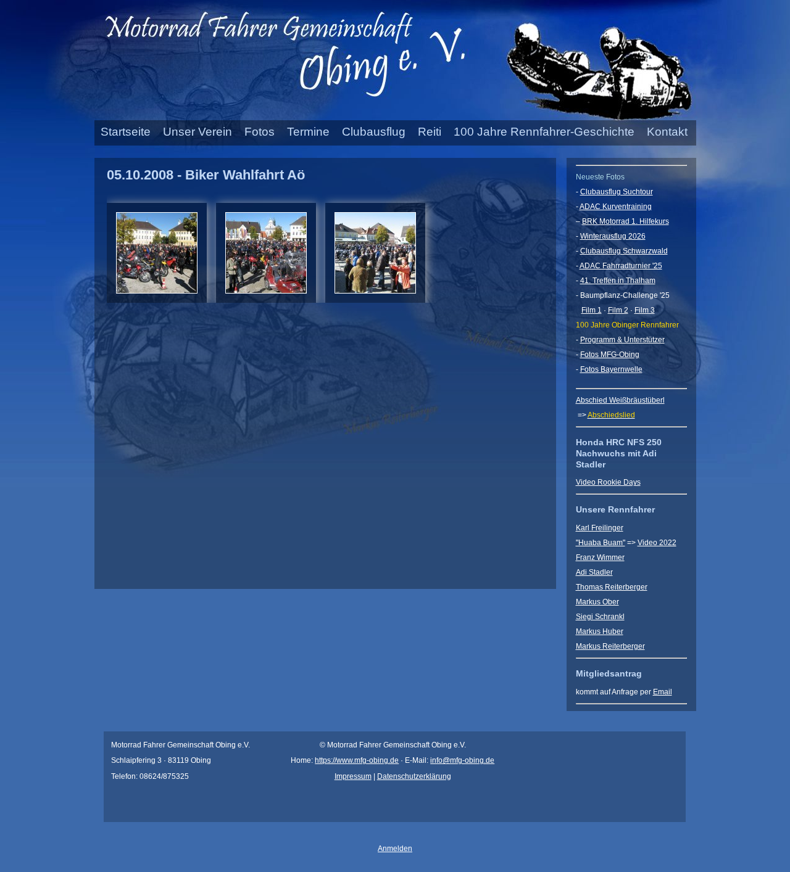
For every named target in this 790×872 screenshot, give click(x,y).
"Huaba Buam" (600, 542)
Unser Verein (197, 131)
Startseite (126, 131)
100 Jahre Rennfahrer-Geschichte (544, 131)
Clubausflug (373, 131)
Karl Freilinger (599, 528)
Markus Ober (597, 602)
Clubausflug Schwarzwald (624, 251)
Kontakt (667, 131)
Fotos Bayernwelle (611, 369)
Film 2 (618, 310)
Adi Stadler (594, 572)
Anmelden (395, 848)
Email (662, 692)
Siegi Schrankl (600, 616)
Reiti (429, 131)
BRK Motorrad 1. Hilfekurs (625, 221)
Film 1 (591, 310)
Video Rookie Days (608, 482)
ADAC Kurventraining (616, 206)
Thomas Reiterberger (611, 587)
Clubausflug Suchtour (616, 191)
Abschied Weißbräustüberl (620, 400)
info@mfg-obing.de (462, 760)
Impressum (353, 776)
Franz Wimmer (600, 557)
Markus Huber (599, 631)
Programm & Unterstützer (622, 339)
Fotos (259, 131)
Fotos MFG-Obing (609, 354)
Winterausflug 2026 (613, 236)
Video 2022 (657, 542)
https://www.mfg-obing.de (357, 760)
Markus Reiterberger (610, 646)
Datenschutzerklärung (414, 776)
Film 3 (644, 310)
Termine (308, 131)
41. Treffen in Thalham (617, 280)
